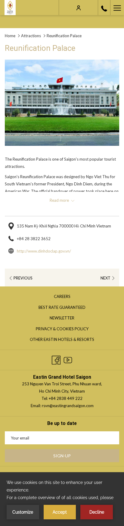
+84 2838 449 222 (65, 398)
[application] (62, 499)
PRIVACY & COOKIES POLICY (68, 329)
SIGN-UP (62, 455)
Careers (68, 297)
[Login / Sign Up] (78, 7)
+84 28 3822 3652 (34, 238)
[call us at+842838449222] (104, 7)
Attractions (31, 35)
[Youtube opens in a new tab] (68, 359)
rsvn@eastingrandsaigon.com (68, 405)
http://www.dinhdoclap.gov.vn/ (44, 251)
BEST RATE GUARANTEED (68, 308)
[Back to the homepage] (10, 7)
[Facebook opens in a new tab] (56, 359)
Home (10, 35)
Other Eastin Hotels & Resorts (68, 340)
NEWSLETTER (62, 317)
